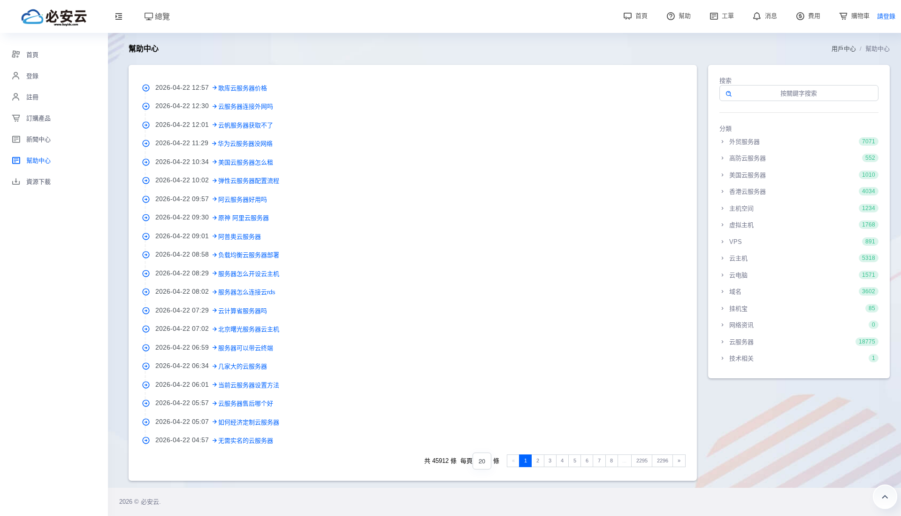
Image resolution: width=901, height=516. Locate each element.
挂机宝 (801, 308)
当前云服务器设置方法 (248, 385)
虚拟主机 (801, 224)
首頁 (641, 15)
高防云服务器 (801, 158)
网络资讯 (801, 324)
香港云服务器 (801, 191)
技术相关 (801, 358)
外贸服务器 (801, 141)
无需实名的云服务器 (245, 440)
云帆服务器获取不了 (245, 125)
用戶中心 (844, 48)
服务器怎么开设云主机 (248, 273)
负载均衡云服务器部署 (248, 254)
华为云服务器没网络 (245, 143)
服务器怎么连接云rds (246, 292)
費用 (813, 15)
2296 (662, 460)
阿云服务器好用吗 (242, 199)
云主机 (801, 258)
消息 (770, 15)
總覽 (161, 16)
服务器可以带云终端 (245, 348)
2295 (642, 460)
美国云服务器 (801, 175)
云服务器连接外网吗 (245, 106)
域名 (801, 291)
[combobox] (482, 461)
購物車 (859, 15)
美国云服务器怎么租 (245, 162)
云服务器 (801, 341)
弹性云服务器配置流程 (248, 180)
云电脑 (801, 275)
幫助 (684, 15)
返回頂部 (885, 497)
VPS (801, 241)
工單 (727, 15)
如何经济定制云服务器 (248, 422)
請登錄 (886, 16)
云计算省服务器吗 (242, 310)
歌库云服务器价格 (242, 88)
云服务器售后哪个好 (245, 403)
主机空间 (801, 208)
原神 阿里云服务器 (243, 217)
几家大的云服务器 (242, 366)
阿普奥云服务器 (239, 236)
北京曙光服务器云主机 (248, 329)
